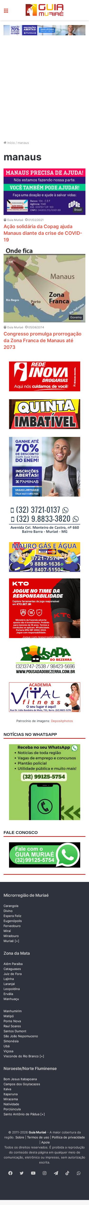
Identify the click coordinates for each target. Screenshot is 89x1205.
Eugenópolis (13, 921)
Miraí (7, 931)
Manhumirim (13, 1011)
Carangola (11, 906)
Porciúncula (12, 1109)
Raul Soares (12, 1026)
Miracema (11, 1099)
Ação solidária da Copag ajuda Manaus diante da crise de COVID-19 (43, 233)
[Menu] (6, 11)
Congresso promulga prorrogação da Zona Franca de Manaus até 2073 (42, 340)
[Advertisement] (44, 92)
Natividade (11, 1104)
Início (10, 143)
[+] (17, 941)
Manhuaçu (11, 999)
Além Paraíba (13, 964)
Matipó (9, 1016)
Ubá (6, 1046)
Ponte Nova (12, 1021)
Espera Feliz (12, 916)
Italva (7, 1089)
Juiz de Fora (13, 974)
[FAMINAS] (44, 30)
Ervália (8, 994)
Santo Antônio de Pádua (21, 1114)
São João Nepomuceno (21, 1036)
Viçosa (8, 1051)
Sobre (19, 1137)
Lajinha (9, 979)
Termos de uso (38, 1137)
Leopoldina (12, 989)
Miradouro (11, 936)
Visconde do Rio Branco (21, 1056)
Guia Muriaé (15, 220)
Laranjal (9, 984)
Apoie (45, 1142)
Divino (8, 911)
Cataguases (12, 969)
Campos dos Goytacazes (22, 1084)
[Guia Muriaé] (45, 10)
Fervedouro (12, 926)
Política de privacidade (68, 1137)
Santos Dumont (15, 1031)
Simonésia (11, 1041)
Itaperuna (11, 1094)
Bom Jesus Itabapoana (20, 1079)
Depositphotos (62, 721)
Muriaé (9, 941)
